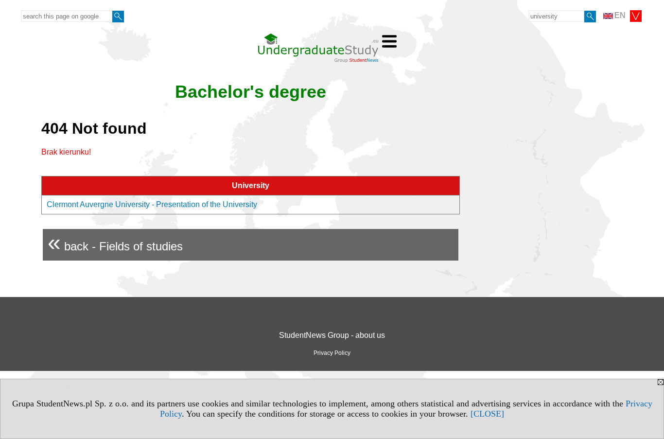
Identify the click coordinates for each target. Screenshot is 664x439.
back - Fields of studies (115, 242)
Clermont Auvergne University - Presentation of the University (152, 204)
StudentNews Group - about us (332, 335)
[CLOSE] (487, 414)
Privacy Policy (332, 353)
